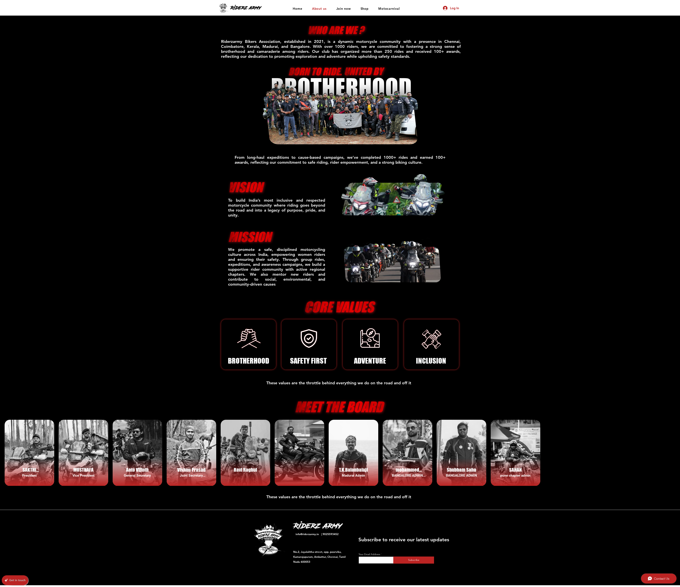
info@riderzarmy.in (307, 534)
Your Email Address (369, 554)
